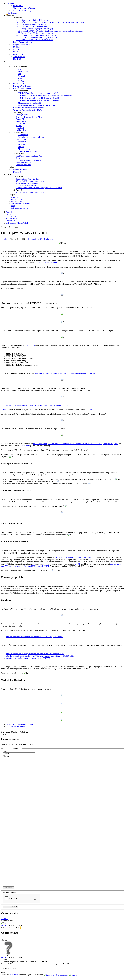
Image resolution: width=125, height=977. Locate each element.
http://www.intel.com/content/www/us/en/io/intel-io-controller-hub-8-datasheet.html (67, 373)
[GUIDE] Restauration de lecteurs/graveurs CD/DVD (39, 100)
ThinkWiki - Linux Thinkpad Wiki (29, 156)
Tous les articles (19, 57)
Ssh (19, 74)
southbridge (30, 345)
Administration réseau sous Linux (31, 137)
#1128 (3, 925)
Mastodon (14, 197)
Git (19, 69)
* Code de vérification (11, 892)
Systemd (21, 76)
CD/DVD (17, 49)
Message (6, 756)
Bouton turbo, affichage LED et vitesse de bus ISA (37, 105)
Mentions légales (25, 975)
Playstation (17, 52)
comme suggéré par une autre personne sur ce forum (75, 557)
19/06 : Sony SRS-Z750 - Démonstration (31, 27)
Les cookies (38, 975)
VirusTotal (20, 128)
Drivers (18, 158)
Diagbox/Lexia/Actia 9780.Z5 (27, 185)
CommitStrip (23, 135)
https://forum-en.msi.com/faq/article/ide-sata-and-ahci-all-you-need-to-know (35, 654)
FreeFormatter (21, 121)
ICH (7, 345)
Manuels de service (20, 169)
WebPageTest (21, 130)
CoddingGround (22, 115)
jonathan (5, 239)
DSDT (77, 564)
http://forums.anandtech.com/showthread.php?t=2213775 (28, 658)
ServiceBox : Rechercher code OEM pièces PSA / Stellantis (39, 188)
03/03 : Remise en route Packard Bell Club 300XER (36, 35)
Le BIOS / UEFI (19, 83)
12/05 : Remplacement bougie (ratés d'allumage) (34, 29)
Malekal (21, 147)
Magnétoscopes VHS (21, 45)
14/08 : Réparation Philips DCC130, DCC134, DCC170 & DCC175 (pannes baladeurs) (50, 22)
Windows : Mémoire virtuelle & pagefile (28, 108)
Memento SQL (24, 149)
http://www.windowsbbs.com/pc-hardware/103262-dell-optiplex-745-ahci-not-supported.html (37, 405)
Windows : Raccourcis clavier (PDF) (27, 110)
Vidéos (11, 62)
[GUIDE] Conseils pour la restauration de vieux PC (38, 93)
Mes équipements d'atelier (21, 203)
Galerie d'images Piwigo (22, 10)
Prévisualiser (8, 888)
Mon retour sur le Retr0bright (29, 103)
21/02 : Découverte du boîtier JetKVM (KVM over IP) (37, 37)
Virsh (20, 79)
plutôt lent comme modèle (48, 263)
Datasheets (17, 172)
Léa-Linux (22, 144)
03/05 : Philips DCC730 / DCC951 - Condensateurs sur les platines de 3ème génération (49, 31)
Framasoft (22, 142)
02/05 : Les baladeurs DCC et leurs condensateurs (35, 33)
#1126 (3, 957)
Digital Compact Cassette (23, 42)
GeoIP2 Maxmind (23, 123)
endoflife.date (21, 139)
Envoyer (7, 907)
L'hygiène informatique (22, 88)
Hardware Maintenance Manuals (28, 160)
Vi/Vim (21, 81)
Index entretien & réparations (27, 183)
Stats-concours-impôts (19, 208)
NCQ (89, 410)
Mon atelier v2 (16, 201)
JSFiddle (19, 126)
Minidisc (16, 47)
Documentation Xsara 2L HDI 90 (29, 179)
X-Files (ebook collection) (28, 151)
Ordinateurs (48, 239)
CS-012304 (25, 446)
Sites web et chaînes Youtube (24, 8)
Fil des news (18, 6)
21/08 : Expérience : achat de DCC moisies (32, 20)
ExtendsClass (21, 119)
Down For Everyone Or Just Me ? (29, 117)
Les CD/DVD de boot (21, 86)
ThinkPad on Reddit (23, 165)
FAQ (13, 206)
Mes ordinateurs (17, 199)
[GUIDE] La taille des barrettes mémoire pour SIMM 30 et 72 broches (45, 96)
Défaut (14, 907)
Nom (5, 751)
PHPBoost (14, 975)
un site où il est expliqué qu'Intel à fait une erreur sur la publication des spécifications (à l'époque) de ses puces (75, 444)
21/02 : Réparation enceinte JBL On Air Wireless (34, 40)
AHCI (5, 410)
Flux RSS (17, 59)
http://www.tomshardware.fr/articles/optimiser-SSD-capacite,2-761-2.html (34, 637)
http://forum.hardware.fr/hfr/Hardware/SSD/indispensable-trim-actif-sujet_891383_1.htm (40, 656)
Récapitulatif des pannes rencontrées (30, 181)
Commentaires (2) (35, 239)
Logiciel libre (23, 71)
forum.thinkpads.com (24, 162)
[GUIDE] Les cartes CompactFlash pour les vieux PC (39, 98)
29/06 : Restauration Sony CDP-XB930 (31, 24)
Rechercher (12, 13)
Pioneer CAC (18, 54)
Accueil (11, 3)
